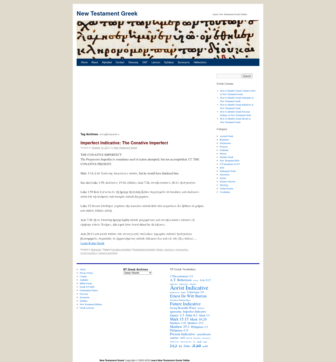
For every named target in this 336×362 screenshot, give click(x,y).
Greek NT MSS (87, 286)
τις (194, 341)
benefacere (174, 292)
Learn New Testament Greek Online (170, 360)
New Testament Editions (91, 304)
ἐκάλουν (169, 249)
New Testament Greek (107, 13)
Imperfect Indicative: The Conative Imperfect (124, 142)
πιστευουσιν (186, 341)
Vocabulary (225, 191)
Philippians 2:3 (199, 327)
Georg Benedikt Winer (183, 308)
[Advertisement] (142, 103)
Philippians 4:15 (179, 330)
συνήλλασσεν (88, 253)
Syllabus (169, 62)
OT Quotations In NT (230, 163)
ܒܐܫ (205, 341)
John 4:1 (192, 315)
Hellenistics (200, 62)
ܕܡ (180, 346)
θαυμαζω (206, 338)
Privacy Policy (86, 272)
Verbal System (226, 188)
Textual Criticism (227, 181)
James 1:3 (177, 315)
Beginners (224, 139)
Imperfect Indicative (194, 311)
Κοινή (189, 338)
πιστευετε (174, 341)
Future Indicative (185, 303)
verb (182, 337)
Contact (120, 62)
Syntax (223, 177)
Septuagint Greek (228, 170)
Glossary (133, 62)
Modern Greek (226, 156)
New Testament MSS (229, 160)
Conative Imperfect (121, 249)
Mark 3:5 (204, 315)
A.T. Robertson (181, 279)
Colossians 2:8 (195, 292)
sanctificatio (204, 334)
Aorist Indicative (189, 287)
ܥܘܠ (187, 345)
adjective (174, 284)
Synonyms (184, 62)
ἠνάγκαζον (181, 249)
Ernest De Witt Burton (188, 296)
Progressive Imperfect (143, 249)
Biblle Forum (86, 283)
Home (84, 62)
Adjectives (183, 284)
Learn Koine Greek (92, 243)
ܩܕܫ (196, 345)
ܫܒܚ (205, 346)
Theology (224, 184)
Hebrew (201, 308)
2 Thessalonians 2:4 (181, 276)
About (94, 62)
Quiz (222, 167)
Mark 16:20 (198, 319)
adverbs (193, 284)
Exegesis (224, 146)
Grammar (96, 249)
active (195, 280)
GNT (145, 62)
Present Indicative (182, 334)
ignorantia (175, 311)
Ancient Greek (226, 136)
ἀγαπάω (197, 338)
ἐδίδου (160, 249)
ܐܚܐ (199, 341)
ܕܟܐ (173, 345)
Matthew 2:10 (178, 323)
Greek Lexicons (87, 307)
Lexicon (155, 62)
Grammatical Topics (89, 290)
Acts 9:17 (205, 280)
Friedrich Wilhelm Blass (180, 300)
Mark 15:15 (179, 319)
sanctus (174, 337)
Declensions (225, 143)
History (223, 153)
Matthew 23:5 (195, 323)
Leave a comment (108, 253)
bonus (183, 292)
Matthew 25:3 (179, 326)
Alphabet (107, 62)
